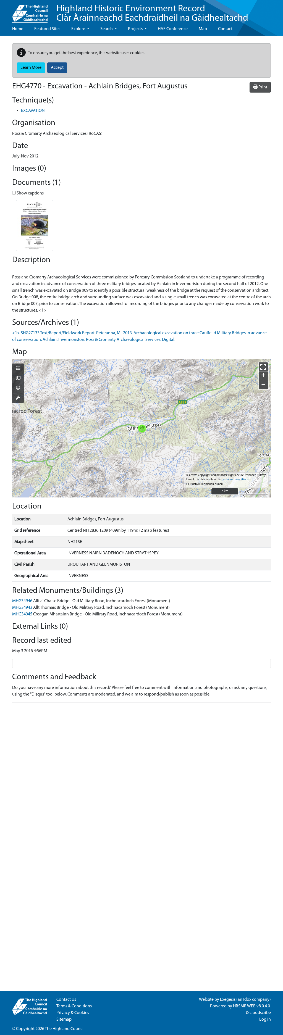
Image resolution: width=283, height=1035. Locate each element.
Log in (265, 1019)
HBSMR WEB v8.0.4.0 (252, 1006)
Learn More (30, 67)
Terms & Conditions (74, 1006)
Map (203, 29)
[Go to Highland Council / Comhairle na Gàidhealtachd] (30, 11)
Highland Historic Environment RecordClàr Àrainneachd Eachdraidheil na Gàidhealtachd (152, 13)
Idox (247, 999)
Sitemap (64, 1019)
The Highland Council (65, 1029)
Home (17, 29)
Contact (225, 29)
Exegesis (227, 999)
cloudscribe (260, 1013)
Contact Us (66, 999)
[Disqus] (141, 776)
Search (107, 29)
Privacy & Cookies (72, 1013)
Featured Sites (47, 29)
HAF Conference (173, 29)
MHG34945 (22, 614)
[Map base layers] (17, 379)
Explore (78, 29)
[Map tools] (17, 398)
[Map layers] (17, 369)
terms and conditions (235, 479)
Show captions (30, 193)
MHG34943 (22, 607)
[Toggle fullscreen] (263, 367)
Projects (135, 29)
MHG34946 (22, 601)
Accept (57, 67)
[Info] (17, 388)
